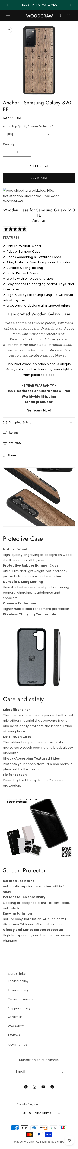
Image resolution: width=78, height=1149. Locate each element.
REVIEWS (14, 1035)
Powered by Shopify (52, 1141)
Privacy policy (18, 990)
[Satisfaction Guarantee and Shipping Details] (39, 196)
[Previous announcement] (7, 5)
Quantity (8, 144)
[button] (8, 15)
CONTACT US (17, 1045)
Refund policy (18, 981)
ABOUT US (15, 1017)
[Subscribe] (61, 1071)
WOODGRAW (31, 1141)
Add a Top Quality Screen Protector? (28, 126)
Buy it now (39, 178)
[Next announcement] (70, 5)
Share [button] (12, 455)
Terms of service (21, 999)
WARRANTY (16, 1026)
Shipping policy (19, 1008)
